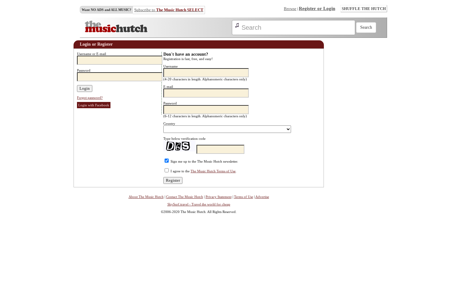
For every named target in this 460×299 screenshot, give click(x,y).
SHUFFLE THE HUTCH (364, 8)
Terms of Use (243, 197)
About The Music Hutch (146, 197)
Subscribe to (168, 10)
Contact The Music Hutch (184, 197)
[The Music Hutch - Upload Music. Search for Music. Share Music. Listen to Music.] (116, 31)
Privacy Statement (219, 197)
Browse (290, 8)
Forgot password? (90, 97)
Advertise (262, 197)
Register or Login (317, 8)
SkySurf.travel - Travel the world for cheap (198, 204)
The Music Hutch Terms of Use (213, 171)
